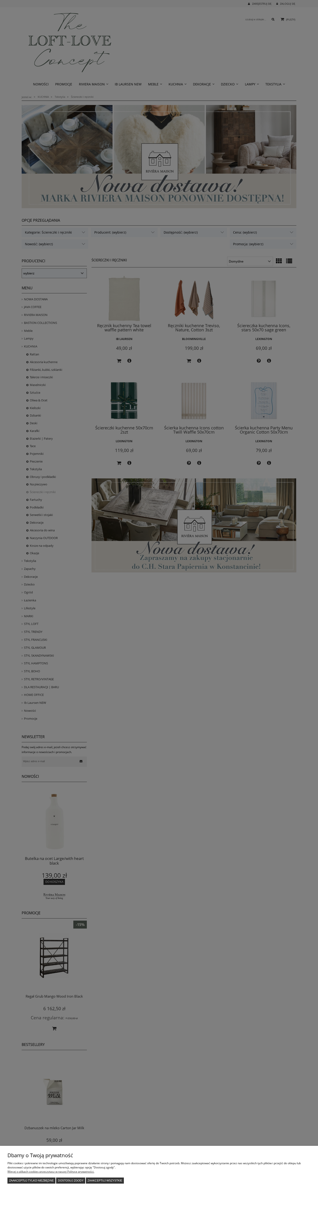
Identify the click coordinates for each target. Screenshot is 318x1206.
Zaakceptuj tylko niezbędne (31, 1180)
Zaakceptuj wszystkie (105, 1180)
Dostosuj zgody (71, 1180)
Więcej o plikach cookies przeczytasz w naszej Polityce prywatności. (50, 1172)
